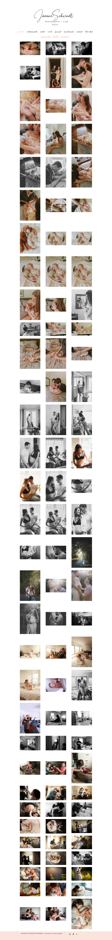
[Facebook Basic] (73, 934)
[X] (76, 934)
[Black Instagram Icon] (70, 934)
